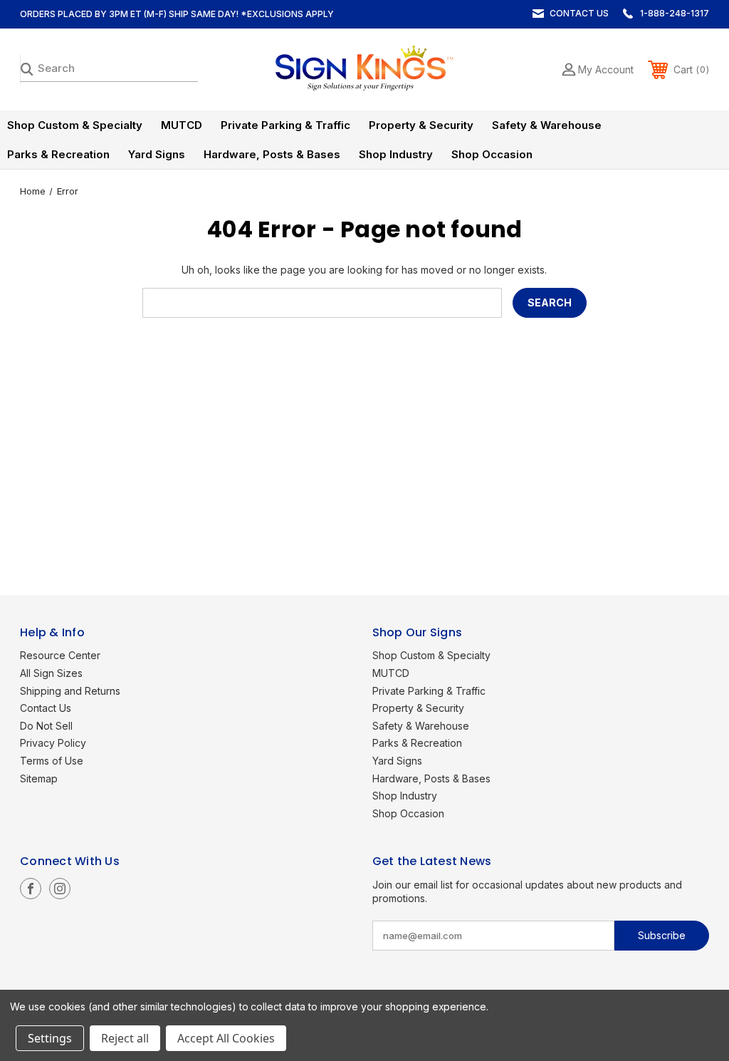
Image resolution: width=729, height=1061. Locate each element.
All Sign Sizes (51, 673)
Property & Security (421, 125)
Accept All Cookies (226, 1038)
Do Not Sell (46, 726)
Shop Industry (396, 154)
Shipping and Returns (70, 691)
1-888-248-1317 (674, 13)
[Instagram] (59, 888)
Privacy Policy (53, 743)
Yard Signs (156, 154)
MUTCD (181, 125)
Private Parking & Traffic (285, 125)
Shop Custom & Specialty (74, 125)
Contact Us (579, 13)
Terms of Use (51, 761)
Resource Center (60, 655)
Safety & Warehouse (547, 125)
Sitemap (39, 778)
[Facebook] (30, 888)
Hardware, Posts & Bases (272, 154)
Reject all (125, 1038)
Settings (50, 1038)
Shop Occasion (492, 154)
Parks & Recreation (58, 154)
